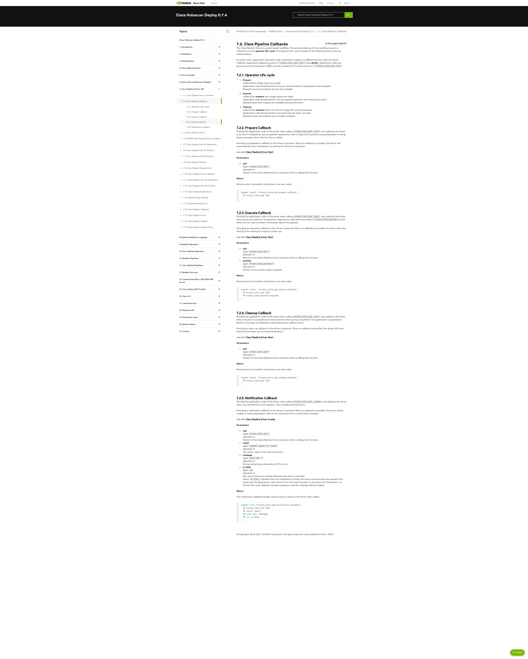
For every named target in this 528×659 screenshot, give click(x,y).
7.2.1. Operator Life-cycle (255, 75)
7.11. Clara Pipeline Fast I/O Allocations (200, 180)
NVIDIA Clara (275, 31)
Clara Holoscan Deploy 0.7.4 (299, 31)
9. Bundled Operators (188, 244)
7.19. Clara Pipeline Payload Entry (198, 227)
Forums (330, 3)
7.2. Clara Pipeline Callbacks (331, 31)
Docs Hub (199, 3)
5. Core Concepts (187, 75)
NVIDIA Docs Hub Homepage (251, 31)
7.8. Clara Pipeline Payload (194, 162)
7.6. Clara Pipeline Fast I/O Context (198, 150)
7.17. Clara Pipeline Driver (194, 215)
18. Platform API (186, 310)
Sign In (347, 3)
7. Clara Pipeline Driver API (191, 89)
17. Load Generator (188, 303)
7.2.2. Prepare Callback (254, 128)
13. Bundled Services (188, 272)
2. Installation (185, 54)
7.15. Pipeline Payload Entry (195, 203)
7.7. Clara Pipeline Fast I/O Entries (198, 156)
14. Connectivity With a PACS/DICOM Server (196, 280)
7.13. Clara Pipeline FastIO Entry (197, 191)
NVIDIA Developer (307, 3)
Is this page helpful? (335, 43)
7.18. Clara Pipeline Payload (195, 221)
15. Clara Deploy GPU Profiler (192, 289)
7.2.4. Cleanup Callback (254, 313)
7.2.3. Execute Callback (254, 213)
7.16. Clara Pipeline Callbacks (196, 209)
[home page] (184, 3)
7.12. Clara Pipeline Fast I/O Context (199, 186)
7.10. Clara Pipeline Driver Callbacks (199, 174)
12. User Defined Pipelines (191, 265)
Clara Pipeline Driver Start (259, 152)
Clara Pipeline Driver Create (260, 419)
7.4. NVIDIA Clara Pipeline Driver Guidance (202, 138)
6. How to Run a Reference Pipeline (195, 82)
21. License (184, 331)
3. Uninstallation (186, 61)
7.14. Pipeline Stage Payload (195, 197)
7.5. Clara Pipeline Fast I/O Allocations (200, 144)
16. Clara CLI (185, 296)
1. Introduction (185, 47)
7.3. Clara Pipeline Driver (194, 132)
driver (314, 62)
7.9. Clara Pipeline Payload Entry (197, 168)
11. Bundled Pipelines (188, 258)
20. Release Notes (187, 324)
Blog (321, 3)
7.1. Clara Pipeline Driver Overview (198, 95)
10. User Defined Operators (191, 251)
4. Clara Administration (189, 68)
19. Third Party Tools (188, 317)
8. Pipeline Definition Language (193, 237)
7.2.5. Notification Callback (257, 398)
